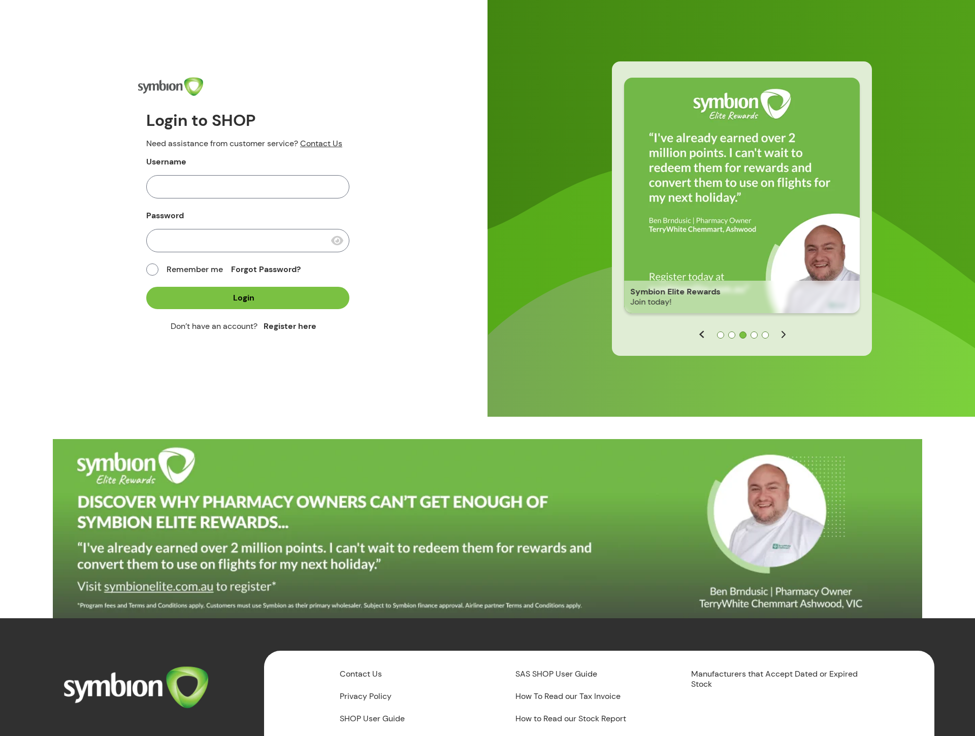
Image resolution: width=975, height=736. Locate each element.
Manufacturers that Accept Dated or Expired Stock (774, 679)
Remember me (195, 269)
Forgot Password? (266, 269)
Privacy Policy (366, 696)
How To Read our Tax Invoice (568, 696)
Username (166, 162)
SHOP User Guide (372, 719)
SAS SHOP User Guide (556, 674)
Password (165, 216)
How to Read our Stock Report (570, 719)
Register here (290, 326)
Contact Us (321, 143)
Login (243, 297)
